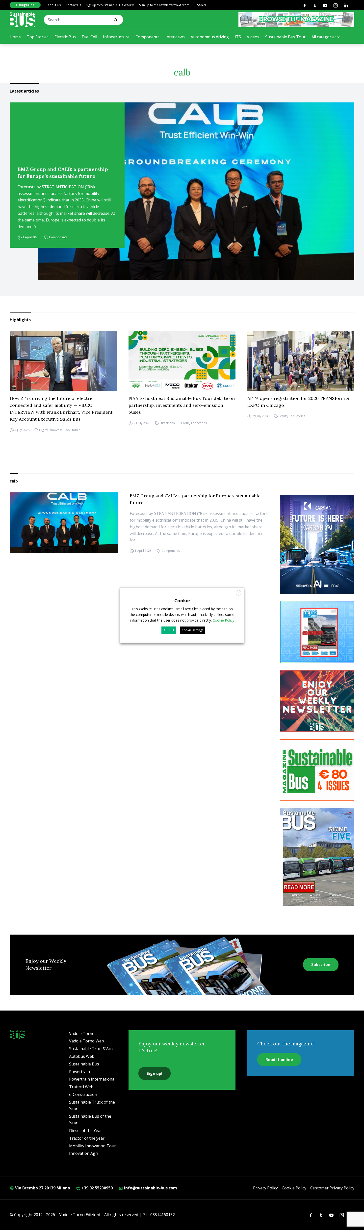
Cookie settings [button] (192, 630)
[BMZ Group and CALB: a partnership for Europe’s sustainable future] (196, 191)
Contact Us (73, 5)
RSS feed (200, 5)
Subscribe (320, 964)
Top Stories (38, 37)
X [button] (238, 593)
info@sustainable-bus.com (150, 1188)
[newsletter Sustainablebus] (317, 701)
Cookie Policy (294, 1188)
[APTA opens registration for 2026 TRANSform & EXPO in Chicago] (300, 361)
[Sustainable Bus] (22, 19)
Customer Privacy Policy (332, 1188)
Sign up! (154, 1073)
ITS (238, 37)
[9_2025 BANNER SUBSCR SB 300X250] (317, 770)
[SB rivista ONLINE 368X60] (296, 19)
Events (283, 416)
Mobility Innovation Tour (92, 1146)
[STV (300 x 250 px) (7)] (317, 632)
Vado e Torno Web (86, 1041)
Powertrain (79, 1071)
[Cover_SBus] (317, 857)
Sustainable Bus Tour (285, 37)
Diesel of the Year (85, 1130)
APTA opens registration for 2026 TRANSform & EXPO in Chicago (298, 401)
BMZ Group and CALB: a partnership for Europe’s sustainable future (63, 172)
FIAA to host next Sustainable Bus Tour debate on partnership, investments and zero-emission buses (182, 405)
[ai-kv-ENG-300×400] (317, 544)
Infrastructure (116, 37)
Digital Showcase (51, 430)
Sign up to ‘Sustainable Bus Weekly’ (110, 5)
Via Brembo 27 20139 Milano (42, 1188)
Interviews (175, 37)
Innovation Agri (83, 1153)
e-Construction (83, 1094)
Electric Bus (65, 37)
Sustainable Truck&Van (91, 1048)
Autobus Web (81, 1056)
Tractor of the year (86, 1138)
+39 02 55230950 (96, 1188)
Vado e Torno (82, 1033)
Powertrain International (92, 1079)
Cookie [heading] (182, 600)
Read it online (279, 1059)
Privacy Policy (265, 1188)
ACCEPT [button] (168, 630)
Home (15, 37)
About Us (54, 5)
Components (147, 37)
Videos (253, 37)
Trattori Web (81, 1086)
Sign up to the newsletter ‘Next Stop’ (164, 5)
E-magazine (25, 5)
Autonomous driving (210, 37)
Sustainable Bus (84, 1064)
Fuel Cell (89, 37)
